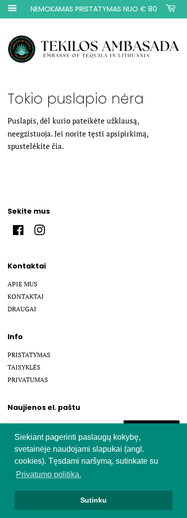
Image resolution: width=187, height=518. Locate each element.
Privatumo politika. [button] (48, 474)
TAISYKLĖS (23, 367)
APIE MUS (22, 284)
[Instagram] (39, 232)
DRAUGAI (21, 309)
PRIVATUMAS (27, 380)
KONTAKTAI (25, 296)
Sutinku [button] (93, 500)
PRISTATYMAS (28, 355)
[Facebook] (18, 232)
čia (57, 146)
